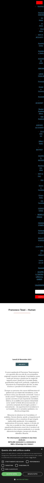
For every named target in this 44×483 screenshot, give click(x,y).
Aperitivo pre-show (41, 168)
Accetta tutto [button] (11, 474)
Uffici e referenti (41, 253)
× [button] (41, 449)
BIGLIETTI (22, 364)
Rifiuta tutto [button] (32, 474)
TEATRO (40, 6)
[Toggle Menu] (39, 2)
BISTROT (39, 150)
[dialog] (22, 465)
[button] (22, 479)
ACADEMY (39, 103)
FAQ (42, 180)
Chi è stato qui (41, 133)
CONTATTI (39, 247)
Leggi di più (32, 457)
